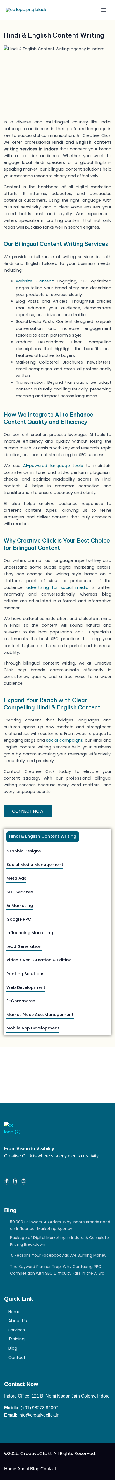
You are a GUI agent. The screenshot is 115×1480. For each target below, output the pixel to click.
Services (16, 1330)
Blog (12, 1348)
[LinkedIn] (15, 1181)
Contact (16, 1357)
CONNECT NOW (28, 811)
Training (16, 1339)
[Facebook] (6, 1181)
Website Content (34, 281)
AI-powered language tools (53, 465)
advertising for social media (57, 587)
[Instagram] (23, 1181)
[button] (57, 1339)
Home (14, 1311)
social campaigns (64, 740)
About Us (17, 1320)
